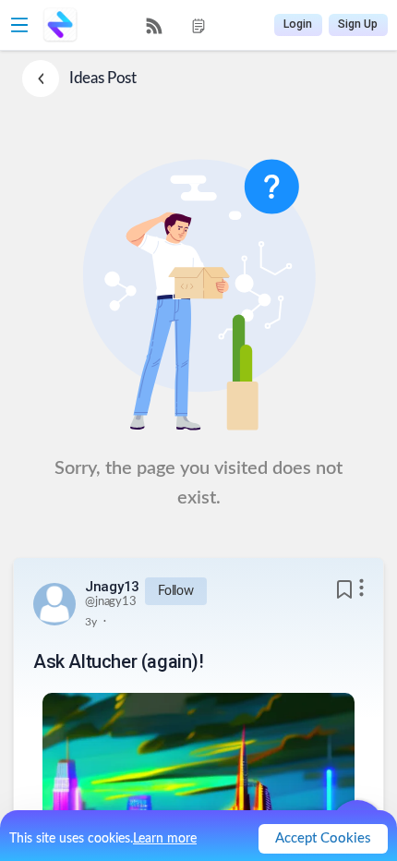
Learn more (165, 838)
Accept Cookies (323, 838)
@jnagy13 (111, 602)
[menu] (176, 25)
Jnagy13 (112, 586)
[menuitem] (154, 26)
